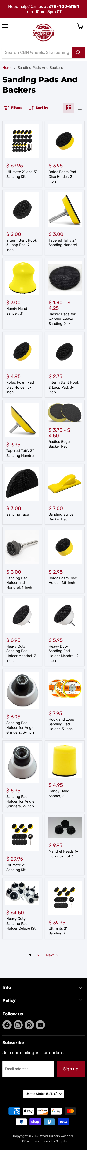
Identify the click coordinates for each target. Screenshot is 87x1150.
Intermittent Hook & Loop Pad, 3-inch (64, 387)
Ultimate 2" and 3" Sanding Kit (21, 174)
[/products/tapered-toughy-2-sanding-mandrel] (65, 209)
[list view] (79, 108)
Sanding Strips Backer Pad (61, 516)
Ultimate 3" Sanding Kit (58, 931)
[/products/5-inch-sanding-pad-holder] (65, 689)
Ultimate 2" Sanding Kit (16, 867)
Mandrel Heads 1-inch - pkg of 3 (63, 853)
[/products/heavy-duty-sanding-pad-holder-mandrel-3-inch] (22, 615)
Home (7, 68)
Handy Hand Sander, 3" (16, 311)
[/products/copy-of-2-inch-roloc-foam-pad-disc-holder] (22, 352)
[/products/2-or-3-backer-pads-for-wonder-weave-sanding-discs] (65, 278)
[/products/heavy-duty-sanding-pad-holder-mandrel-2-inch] (65, 615)
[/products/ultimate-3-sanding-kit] (65, 898)
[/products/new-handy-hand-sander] (22, 278)
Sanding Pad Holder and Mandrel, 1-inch (19, 583)
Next (50, 955)
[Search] (78, 52)
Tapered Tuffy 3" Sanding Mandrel (20, 453)
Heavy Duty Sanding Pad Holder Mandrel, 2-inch (64, 653)
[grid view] (68, 108)
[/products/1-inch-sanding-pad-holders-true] (22, 547)
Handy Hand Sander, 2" (59, 793)
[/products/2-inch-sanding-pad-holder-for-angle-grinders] (22, 763)
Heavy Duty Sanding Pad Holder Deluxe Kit (21, 923)
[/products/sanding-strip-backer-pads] (65, 484)
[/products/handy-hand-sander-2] (65, 760)
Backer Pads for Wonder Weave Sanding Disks (62, 319)
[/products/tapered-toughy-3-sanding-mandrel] (22, 420)
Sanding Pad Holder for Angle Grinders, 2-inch (20, 801)
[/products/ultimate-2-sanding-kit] (22, 834)
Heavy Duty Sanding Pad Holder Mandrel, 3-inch (22, 653)
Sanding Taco (17, 514)
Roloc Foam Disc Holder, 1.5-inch (63, 580)
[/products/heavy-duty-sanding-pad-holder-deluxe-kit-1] (22, 893)
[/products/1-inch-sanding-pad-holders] (65, 547)
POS (23, 1141)
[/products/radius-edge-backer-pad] (65, 412)
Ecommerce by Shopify (50, 1141)
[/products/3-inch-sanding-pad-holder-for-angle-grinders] (22, 690)
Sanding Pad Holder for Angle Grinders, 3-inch (20, 728)
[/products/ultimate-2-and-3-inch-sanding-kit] (22, 141)
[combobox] (37, 52)
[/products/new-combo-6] (65, 827)
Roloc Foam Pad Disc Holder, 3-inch (20, 387)
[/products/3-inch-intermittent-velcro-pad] (65, 352)
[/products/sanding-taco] (22, 484)
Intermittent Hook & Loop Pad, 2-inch (21, 245)
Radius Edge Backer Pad (59, 444)
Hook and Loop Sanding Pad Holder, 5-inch (61, 724)
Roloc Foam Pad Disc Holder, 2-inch (62, 176)
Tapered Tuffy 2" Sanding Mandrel (63, 242)
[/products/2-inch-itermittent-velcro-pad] (22, 209)
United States (41, 1094)
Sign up (70, 1069)
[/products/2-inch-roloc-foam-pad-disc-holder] (65, 141)
